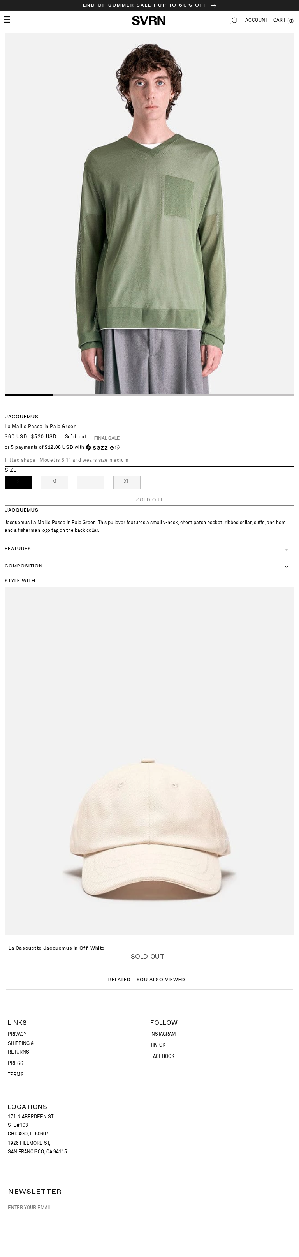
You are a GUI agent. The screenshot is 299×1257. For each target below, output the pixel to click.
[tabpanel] (149, 214)
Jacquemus (22, 417)
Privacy (17, 1034)
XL (132, 483)
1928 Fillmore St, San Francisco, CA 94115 (37, 1147)
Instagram (163, 1034)
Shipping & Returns (21, 1048)
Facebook (162, 1056)
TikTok (157, 1045)
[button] (234, 20)
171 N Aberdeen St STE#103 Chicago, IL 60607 (30, 1125)
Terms (16, 1074)
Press (15, 1063)
